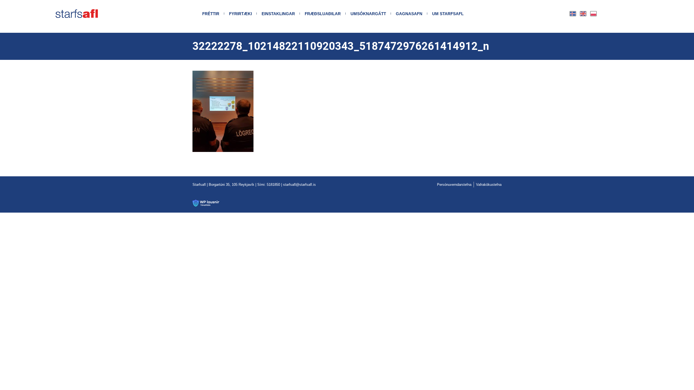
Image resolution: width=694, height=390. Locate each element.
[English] (583, 14)
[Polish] (593, 14)
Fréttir (210, 13)
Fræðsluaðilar (323, 13)
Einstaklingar (278, 13)
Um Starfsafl (448, 13)
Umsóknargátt (368, 13)
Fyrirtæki (240, 13)
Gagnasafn (409, 13)
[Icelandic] (573, 14)
